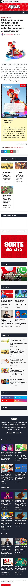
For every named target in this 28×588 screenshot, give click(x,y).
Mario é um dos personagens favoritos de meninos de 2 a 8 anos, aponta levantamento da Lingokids (7, 302)
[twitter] (10, 433)
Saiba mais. (10, 581)
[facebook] (7, 433)
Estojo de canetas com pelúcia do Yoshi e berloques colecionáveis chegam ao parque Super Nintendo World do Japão (18, 341)
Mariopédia (10, 147)
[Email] (14, 151)
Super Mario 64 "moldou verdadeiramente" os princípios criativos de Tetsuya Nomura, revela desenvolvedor (7, 322)
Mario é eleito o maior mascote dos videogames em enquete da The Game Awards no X (20, 321)
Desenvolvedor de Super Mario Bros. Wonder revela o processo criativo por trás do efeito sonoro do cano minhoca (20, 302)
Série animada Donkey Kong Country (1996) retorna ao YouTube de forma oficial (20, 522)
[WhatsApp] (8, 151)
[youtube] (14, 433)
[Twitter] (5, 151)
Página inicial (4, 17)
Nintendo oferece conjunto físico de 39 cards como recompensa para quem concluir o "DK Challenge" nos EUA (18, 382)
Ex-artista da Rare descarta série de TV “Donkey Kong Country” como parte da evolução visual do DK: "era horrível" (21, 504)
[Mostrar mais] (17, 151)
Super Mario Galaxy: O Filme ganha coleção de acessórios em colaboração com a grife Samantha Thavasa (20, 476)
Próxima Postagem (21, 231)
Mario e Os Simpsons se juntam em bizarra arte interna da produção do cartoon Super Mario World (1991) (6, 524)
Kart (10, 17)
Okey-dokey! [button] (6, 585)
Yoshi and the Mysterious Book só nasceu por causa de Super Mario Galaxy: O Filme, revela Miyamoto (21, 455)
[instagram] (17, 433)
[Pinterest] (11, 151)
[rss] (21, 433)
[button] (24, 2)
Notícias (21, 147)
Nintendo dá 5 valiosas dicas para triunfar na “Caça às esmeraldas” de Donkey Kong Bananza (20, 569)
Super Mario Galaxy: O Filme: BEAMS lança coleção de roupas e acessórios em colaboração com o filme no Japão (7, 456)
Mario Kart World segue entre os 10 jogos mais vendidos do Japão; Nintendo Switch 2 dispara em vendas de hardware (7, 176)
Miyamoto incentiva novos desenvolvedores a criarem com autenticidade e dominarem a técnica (6, 550)
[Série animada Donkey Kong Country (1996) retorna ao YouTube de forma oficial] (21, 515)
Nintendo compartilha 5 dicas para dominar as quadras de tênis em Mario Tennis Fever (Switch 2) (21, 549)
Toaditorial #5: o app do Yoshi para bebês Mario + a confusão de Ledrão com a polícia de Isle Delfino (7, 569)
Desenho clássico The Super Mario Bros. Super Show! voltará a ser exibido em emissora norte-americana (7, 504)
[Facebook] (2, 151)
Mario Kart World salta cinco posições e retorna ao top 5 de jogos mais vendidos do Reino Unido (20, 175)
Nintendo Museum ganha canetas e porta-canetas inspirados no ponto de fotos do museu (18, 361)
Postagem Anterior (6, 231)
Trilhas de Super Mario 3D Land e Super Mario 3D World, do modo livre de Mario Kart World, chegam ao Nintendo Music (7, 200)
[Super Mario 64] (7, 314)
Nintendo (20, 144)
